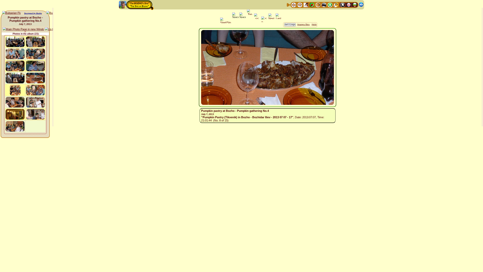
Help (314, 24)
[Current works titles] (318, 4)
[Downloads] (330, 4)
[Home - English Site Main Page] (348, 4)
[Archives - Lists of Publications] (306, 4)
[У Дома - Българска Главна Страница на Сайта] (354, 4)
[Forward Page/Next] (300, 4)
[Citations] (312, 4)
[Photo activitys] (324, 4)
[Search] (336, 4)
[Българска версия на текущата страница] (11, 13)
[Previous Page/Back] (293, 4)
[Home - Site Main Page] (342, 4)
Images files (303, 24)
